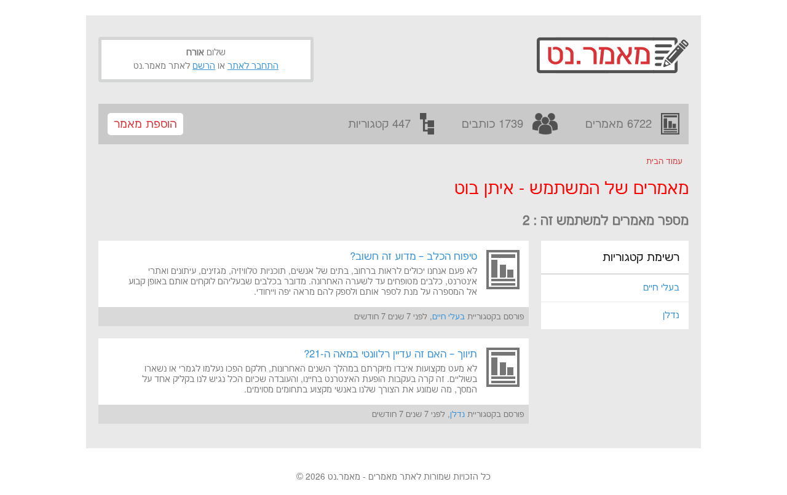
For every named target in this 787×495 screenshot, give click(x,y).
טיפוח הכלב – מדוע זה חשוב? (413, 257)
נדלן (671, 315)
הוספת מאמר (145, 124)
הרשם (203, 66)
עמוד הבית (664, 161)
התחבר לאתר (253, 66)
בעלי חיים (661, 288)
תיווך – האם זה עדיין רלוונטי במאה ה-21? (390, 354)
